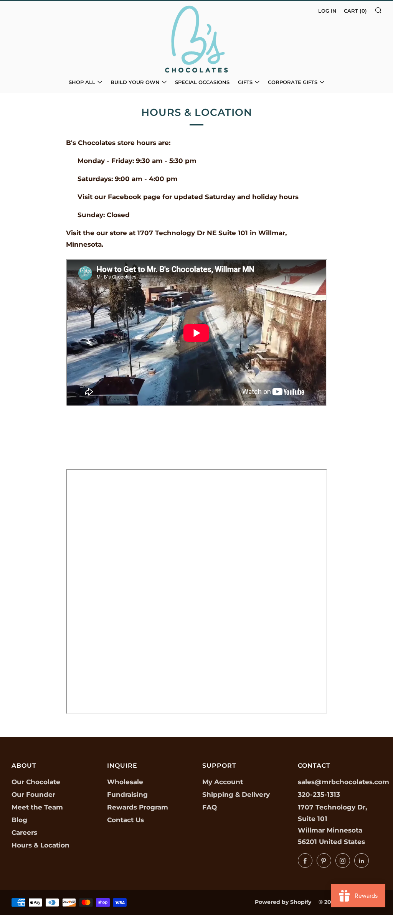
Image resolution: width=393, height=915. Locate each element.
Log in (327, 11)
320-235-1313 (319, 794)
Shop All (82, 82)
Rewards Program (137, 807)
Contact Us (125, 820)
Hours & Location (40, 845)
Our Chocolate (36, 782)
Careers (24, 832)
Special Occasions (202, 82)
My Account (222, 782)
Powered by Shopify (283, 902)
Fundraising (127, 794)
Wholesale (125, 782)
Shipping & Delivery (236, 794)
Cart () (355, 11)
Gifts (245, 82)
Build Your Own (135, 82)
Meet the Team (37, 807)
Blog (19, 820)
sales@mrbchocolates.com (343, 782)
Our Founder (33, 794)
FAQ (209, 807)
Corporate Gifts (292, 82)
